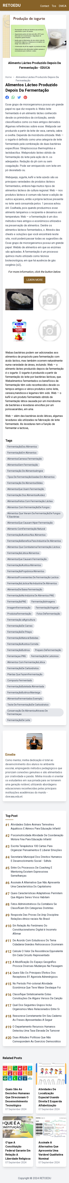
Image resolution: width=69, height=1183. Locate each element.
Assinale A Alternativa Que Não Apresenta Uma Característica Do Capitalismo (35, 884)
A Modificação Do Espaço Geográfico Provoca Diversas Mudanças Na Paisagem (38, 964)
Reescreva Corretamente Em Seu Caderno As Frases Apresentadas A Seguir (37, 1017)
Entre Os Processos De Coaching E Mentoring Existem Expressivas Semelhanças (31, 871)
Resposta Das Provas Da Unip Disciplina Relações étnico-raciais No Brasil (34, 916)
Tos (54, 6)
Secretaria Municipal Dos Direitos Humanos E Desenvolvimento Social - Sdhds (36, 858)
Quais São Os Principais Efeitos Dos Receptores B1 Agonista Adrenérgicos (35, 974)
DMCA (62, 6)
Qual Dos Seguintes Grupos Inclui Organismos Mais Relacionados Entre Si (36, 1007)
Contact (44, 6)
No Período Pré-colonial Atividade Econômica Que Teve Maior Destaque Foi (37, 985)
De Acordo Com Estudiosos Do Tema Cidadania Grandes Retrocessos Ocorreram (38, 942)
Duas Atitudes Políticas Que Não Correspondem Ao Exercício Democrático (37, 1039)
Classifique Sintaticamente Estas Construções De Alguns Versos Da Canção (37, 996)
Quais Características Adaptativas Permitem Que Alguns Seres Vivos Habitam (36, 895)
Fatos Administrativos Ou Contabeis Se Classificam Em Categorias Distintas (34, 906)
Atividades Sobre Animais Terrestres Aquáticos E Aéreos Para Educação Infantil (35, 826)
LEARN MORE (34, 279)
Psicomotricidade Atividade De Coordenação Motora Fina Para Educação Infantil (37, 837)
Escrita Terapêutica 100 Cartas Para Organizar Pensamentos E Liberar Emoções (36, 848)
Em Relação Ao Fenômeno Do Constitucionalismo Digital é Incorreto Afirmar (35, 929)
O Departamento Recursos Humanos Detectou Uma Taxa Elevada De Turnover (36, 1028)
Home (8, 77)
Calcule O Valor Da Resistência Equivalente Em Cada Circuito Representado (38, 953)
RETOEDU (12, 5)
